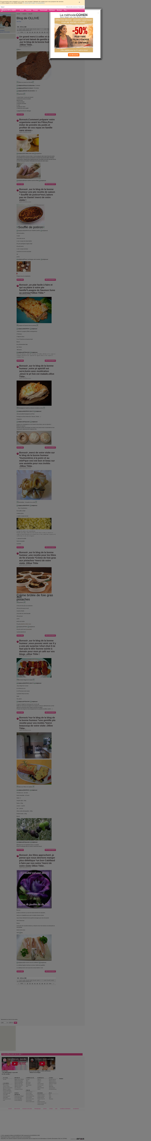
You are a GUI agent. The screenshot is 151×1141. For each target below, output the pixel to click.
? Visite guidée (81, 6)
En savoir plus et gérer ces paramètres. (34, 3)
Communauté (43, 10)
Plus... (65, 10)
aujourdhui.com (8, 10)
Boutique (59, 10)
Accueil (22, 10)
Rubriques (52, 10)
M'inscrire (68, 6)
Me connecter (74, 6)
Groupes (35, 10)
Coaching (28, 10)
